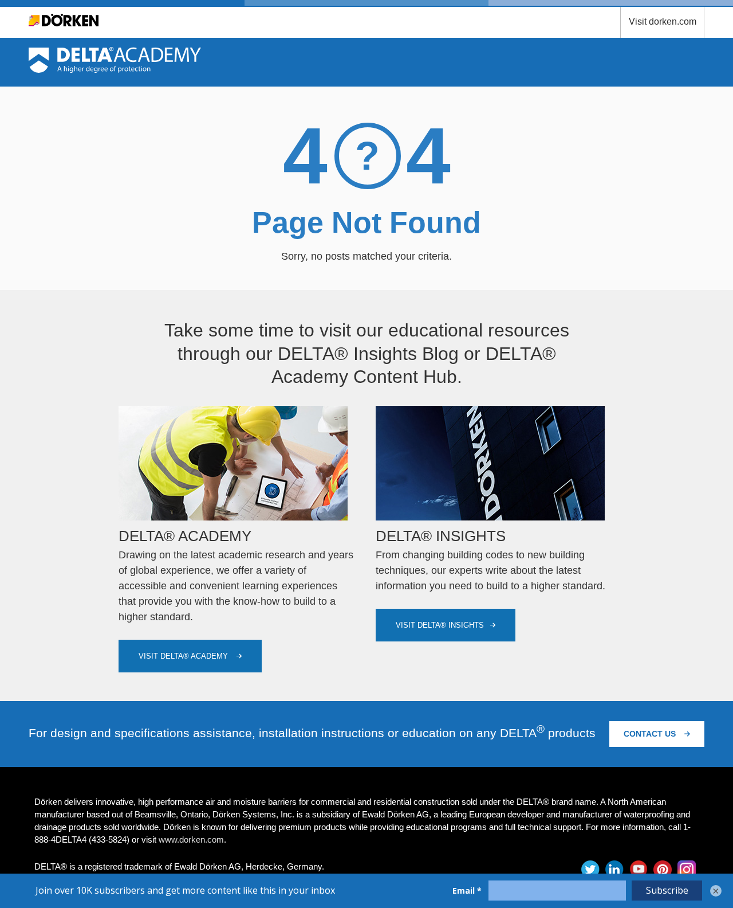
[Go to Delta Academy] (115, 69)
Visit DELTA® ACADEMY (184, 656)
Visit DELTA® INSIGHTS (440, 625)
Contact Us (651, 733)
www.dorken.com (191, 839)
